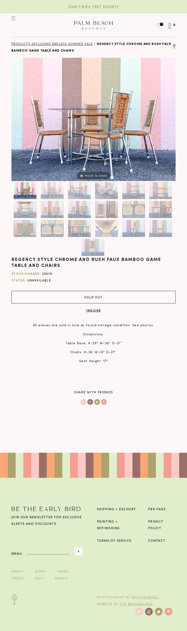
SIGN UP (79, 551)
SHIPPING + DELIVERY (116, 509)
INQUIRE (93, 310)
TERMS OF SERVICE (114, 541)
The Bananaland (135, 604)
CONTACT (157, 541)
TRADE (17, 578)
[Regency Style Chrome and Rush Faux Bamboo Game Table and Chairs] (26, 190)
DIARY (40, 571)
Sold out (93, 297)
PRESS (62, 571)
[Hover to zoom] (93, 119)
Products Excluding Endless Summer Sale (52, 44)
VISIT (39, 578)
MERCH (61, 578)
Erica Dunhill (145, 597)
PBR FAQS (157, 509)
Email (16, 554)
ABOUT (17, 571)
